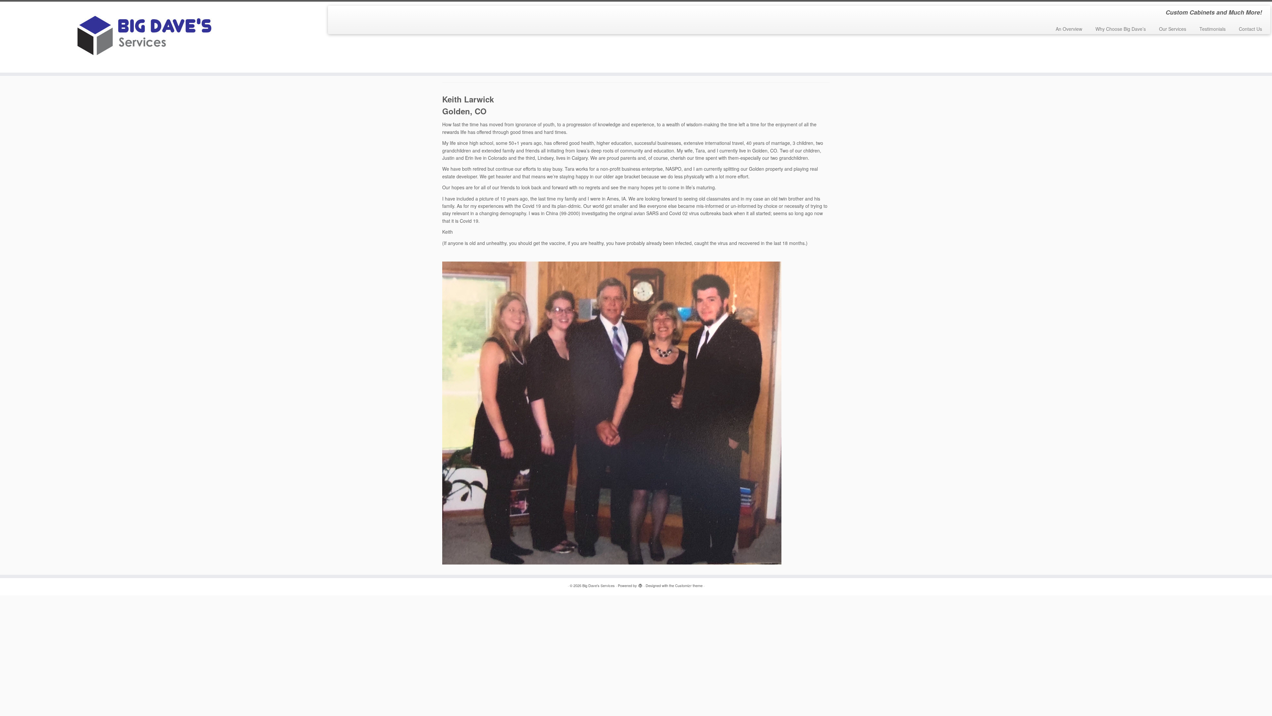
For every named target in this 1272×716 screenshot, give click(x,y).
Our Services (1172, 29)
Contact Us (1250, 29)
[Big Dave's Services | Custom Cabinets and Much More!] (146, 37)
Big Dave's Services (598, 585)
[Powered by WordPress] (640, 584)
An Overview (1069, 29)
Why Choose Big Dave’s (1120, 29)
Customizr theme (689, 585)
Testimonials (1212, 29)
